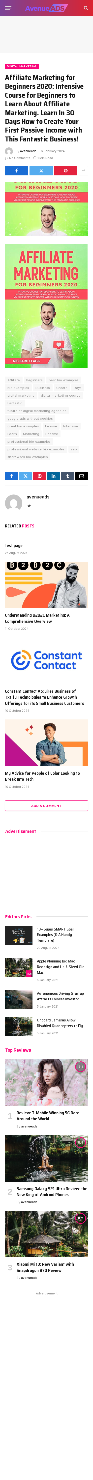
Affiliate (13, 380)
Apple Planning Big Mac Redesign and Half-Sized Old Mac (61, 967)
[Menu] (8, 8)
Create (61, 388)
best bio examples (64, 380)
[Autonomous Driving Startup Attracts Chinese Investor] (18, 999)
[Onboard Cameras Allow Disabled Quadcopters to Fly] (18, 1026)
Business (42, 388)
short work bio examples (27, 457)
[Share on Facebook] (16, 170)
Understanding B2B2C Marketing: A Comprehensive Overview (37, 618)
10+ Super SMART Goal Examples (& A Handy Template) (55, 935)
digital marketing (21, 395)
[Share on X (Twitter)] (41, 170)
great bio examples (23, 426)
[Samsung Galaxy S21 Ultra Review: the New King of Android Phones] (46, 1158)
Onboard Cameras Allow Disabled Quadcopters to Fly (60, 1023)
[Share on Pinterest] (65, 170)
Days (78, 388)
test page (14, 545)
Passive (51, 434)
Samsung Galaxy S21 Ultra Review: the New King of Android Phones (52, 1191)
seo (74, 449)
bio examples (18, 388)
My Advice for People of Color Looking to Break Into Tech (42, 776)
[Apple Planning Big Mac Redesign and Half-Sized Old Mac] (18, 967)
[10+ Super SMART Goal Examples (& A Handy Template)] (18, 935)
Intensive (70, 426)
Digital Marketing (22, 66)
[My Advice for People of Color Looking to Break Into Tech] (46, 742)
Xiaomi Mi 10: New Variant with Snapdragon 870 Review (45, 1267)
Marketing (31, 434)
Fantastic (15, 403)
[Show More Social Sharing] (83, 170)
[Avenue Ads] (46, 8)
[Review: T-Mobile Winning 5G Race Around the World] (46, 1082)
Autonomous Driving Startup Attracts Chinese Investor (60, 996)
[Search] (85, 8)
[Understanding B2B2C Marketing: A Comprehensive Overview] (46, 585)
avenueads (28, 151)
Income (51, 426)
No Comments (19, 158)
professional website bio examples (36, 449)
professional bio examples (29, 441)
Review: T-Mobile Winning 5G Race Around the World (48, 1115)
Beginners (34, 380)
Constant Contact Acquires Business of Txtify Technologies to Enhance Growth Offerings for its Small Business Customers (44, 697)
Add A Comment (46, 806)
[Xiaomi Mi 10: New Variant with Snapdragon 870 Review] (46, 1234)
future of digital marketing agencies (36, 411)
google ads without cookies (30, 418)
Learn (12, 434)
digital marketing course (61, 395)
